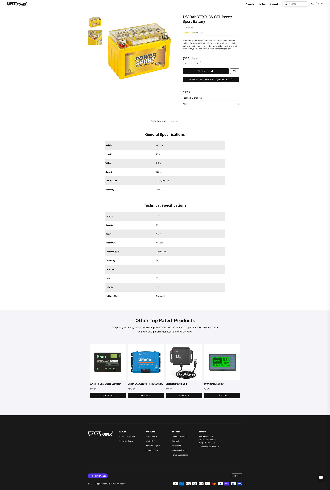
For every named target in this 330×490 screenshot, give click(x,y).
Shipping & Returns (179, 436)
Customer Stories (126, 441)
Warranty (176, 441)
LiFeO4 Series (151, 441)
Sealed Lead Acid (152, 436)
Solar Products (152, 450)
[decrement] (186, 63)
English (235, 476)
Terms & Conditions (180, 455)
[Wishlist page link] (312, 3)
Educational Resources (181, 450)
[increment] (198, 63)
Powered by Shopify (117, 484)
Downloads (176, 446)
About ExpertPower (127, 436)
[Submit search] (286, 4)
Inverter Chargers (153, 446)
